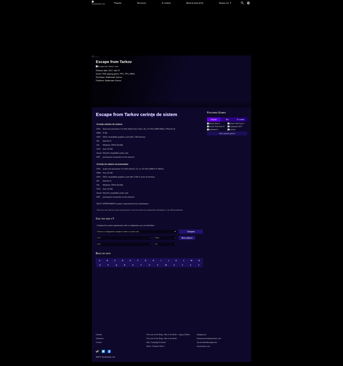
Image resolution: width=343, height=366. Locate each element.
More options (187, 238)
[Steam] (97, 351)
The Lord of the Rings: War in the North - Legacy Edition (168, 335)
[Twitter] (103, 351)
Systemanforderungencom (207, 342)
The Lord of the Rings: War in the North (161, 338)
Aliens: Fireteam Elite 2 (155, 346)
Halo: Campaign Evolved (155, 342)
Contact (99, 342)
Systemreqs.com (203, 346)
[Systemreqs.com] (98, 4)
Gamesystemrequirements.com (209, 338)
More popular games (227, 133)
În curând (166, 3)
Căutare (99, 335)
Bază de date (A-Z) (194, 3)
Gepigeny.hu (201, 335)
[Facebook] (109, 351)
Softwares (100, 338)
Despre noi (225, 3)
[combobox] (124, 238)
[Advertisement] (171, 31)
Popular (117, 3)
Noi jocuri (141, 3)
